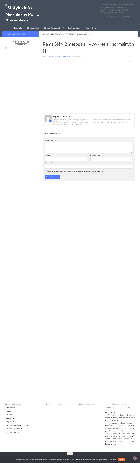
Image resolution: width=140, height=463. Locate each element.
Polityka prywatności (14, 429)
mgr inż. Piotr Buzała (57, 57)
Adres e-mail (95, 155)
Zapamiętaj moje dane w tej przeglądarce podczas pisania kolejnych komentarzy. (76, 171)
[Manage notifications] (135, 458)
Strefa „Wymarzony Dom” (53, 28)
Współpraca (10, 418)
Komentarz (49, 140)
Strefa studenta (32, 28)
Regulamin (10, 422)
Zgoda (121, 459)
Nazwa (48, 155)
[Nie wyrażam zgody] (137, 460)
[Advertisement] (19, 230)
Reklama (9, 414)
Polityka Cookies (12, 432)
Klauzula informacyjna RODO (17, 425)
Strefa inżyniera (91, 28)
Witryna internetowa (52, 163)
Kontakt (9, 411)
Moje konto (10, 407)
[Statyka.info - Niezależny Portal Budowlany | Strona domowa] (30, 12)
